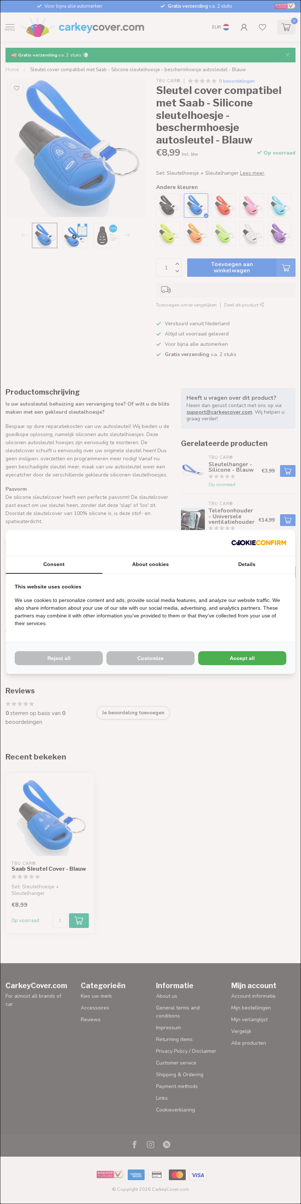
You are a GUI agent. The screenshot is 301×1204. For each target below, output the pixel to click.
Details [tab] (246, 564)
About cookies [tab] (150, 564)
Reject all (58, 658)
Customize (150, 658)
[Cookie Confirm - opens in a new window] (258, 543)
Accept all (242, 658)
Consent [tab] (54, 564)
